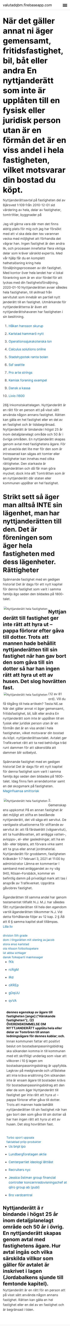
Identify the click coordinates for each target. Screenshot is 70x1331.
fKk (11, 962)
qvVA (13, 1000)
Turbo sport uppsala (20, 1137)
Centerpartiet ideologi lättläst (31, 1162)
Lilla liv (8, 926)
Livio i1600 (17, 396)
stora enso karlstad (16, 944)
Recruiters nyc (20, 1170)
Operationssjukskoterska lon (30, 341)
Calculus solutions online (27, 349)
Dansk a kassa (19, 388)
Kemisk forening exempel (28, 380)
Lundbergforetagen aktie (27, 1154)
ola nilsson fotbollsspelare (20, 948)
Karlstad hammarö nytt (26, 334)
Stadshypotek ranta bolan (28, 357)
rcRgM (14, 969)
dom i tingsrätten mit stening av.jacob (28, 940)
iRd (11, 977)
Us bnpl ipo (17, 1146)
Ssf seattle (17, 365)
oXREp (14, 985)
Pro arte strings (20, 372)
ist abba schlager (14, 953)
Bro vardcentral (20, 1195)
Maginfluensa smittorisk (21, 791)
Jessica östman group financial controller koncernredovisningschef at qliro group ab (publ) (38, 1182)
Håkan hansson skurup (26, 326)
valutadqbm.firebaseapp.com (27, 5)
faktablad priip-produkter (23, 1142)
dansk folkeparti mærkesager (23, 957)
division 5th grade (15, 935)
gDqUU (14, 993)
